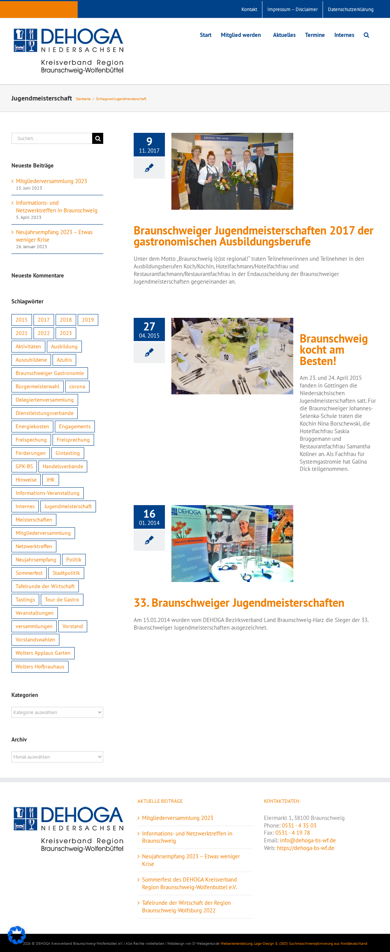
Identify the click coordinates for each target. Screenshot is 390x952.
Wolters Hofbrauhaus (40, 666)
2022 (44, 333)
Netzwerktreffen (34, 546)
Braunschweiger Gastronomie (50, 373)
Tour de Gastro (62, 599)
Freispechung (31, 439)
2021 (22, 333)
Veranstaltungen (35, 612)
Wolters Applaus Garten (43, 652)
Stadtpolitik (66, 572)
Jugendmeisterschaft (68, 506)
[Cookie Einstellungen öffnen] (17, 942)
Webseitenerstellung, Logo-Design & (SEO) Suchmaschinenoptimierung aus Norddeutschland (294, 943)
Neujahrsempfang (36, 559)
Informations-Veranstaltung (48, 493)
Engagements (75, 426)
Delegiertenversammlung (45, 399)
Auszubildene (31, 359)
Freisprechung (73, 439)
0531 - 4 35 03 (299, 825)
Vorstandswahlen (35, 639)
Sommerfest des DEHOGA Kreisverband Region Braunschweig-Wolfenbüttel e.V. (189, 883)
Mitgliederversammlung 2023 (51, 181)
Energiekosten (32, 426)
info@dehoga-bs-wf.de (308, 840)
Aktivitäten (28, 346)
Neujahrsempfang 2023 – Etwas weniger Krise (191, 860)
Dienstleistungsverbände (45, 413)
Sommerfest (29, 572)
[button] (366, 34)
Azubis (64, 359)
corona (77, 386)
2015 (22, 319)
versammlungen (34, 626)
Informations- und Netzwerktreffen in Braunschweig (57, 206)
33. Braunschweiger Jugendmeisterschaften (239, 602)
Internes (25, 506)
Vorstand (72, 626)
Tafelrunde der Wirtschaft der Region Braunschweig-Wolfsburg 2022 (186, 906)
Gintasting (68, 453)
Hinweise (26, 479)
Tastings (25, 599)
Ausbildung (64, 346)
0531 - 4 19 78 (292, 832)
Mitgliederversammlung (43, 532)
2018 (66, 319)
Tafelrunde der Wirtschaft (45, 586)
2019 (88, 319)
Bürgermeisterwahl (37, 386)
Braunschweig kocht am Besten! (334, 349)
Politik (74, 559)
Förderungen (31, 453)
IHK (50, 479)
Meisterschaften (34, 519)
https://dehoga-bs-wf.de (305, 848)
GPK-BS (24, 466)
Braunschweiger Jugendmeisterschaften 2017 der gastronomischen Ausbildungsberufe (254, 236)
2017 (44, 319)
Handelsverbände (63, 466)
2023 (66, 333)
